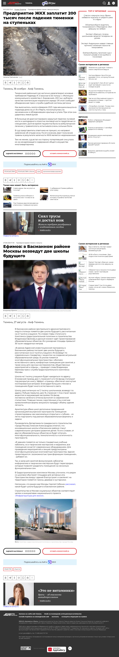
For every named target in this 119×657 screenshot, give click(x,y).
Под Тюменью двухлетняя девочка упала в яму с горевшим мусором (25, 204)
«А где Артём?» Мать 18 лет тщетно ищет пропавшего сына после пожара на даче (101, 85)
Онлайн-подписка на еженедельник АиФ (34, 617)
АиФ (20, 77)
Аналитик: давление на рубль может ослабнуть (101, 151)
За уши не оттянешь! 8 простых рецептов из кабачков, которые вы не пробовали (102, 92)
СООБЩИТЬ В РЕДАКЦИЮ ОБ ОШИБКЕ (74, 617)
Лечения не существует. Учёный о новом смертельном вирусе (101, 68)
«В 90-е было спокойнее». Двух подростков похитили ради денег (101, 255)
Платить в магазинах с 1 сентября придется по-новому (100, 128)
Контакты (55, 617)
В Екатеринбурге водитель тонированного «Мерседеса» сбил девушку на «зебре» (97, 27)
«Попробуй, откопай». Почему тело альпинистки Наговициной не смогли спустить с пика (101, 108)
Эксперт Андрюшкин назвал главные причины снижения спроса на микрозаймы (97, 46)
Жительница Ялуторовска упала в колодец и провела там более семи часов (62, 197)
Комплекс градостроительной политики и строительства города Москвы (44, 310)
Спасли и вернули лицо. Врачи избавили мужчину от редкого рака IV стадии (97, 18)
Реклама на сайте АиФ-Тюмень (30, 614)
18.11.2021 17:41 (8, 9)
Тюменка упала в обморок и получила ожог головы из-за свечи (23, 197)
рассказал (70, 484)
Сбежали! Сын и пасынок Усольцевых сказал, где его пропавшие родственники (102, 271)
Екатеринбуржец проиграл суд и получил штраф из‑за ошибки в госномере (97, 55)
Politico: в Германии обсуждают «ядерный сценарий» (99, 120)
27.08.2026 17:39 (8, 243)
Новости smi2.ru (11, 236)
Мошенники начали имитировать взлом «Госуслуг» (100, 136)
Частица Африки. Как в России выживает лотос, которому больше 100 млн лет (101, 77)
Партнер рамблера (38, 648)
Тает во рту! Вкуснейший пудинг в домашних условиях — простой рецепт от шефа (101, 100)
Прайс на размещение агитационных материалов (62, 614)
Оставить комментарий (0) (59, 153)
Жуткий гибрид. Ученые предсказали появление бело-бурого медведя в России (102, 279)
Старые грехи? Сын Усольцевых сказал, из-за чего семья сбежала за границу (102, 287)
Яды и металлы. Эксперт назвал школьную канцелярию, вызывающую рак (100, 248)
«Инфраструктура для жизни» (29, 496)
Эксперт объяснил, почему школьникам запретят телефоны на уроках (97, 36)
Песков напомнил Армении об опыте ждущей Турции (101, 144)
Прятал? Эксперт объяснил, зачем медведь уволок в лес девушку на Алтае (101, 264)
